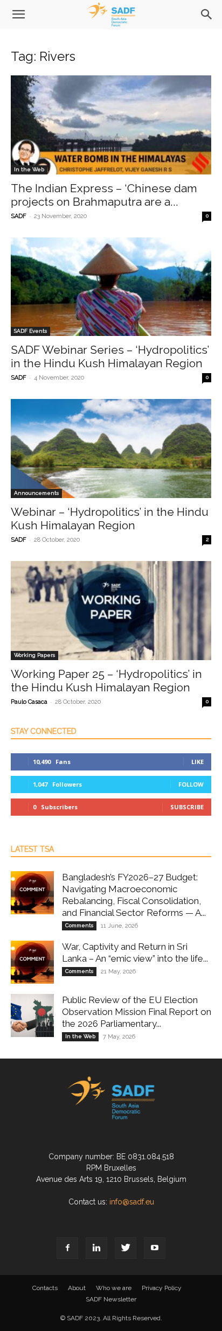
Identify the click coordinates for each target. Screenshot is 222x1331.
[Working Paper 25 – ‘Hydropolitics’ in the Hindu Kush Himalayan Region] (111, 610)
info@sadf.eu (131, 1201)
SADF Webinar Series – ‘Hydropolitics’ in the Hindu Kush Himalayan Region (110, 356)
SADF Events (30, 331)
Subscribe (187, 807)
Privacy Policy (162, 1288)
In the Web (29, 169)
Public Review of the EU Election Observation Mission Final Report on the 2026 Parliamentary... (136, 1011)
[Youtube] (154, 1248)
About (77, 1288)
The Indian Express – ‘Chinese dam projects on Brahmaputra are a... (104, 194)
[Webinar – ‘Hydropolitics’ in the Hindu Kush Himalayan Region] (111, 448)
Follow (191, 784)
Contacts (45, 1288)
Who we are (113, 1288)
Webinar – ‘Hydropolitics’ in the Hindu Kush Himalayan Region (110, 518)
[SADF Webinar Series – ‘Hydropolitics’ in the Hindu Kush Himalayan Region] (111, 287)
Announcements (36, 493)
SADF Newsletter (111, 1299)
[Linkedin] (96, 1248)
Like (197, 762)
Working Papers (34, 655)
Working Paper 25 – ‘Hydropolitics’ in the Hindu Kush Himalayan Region (106, 680)
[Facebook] (67, 1248)
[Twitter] (125, 1248)
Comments (79, 925)
